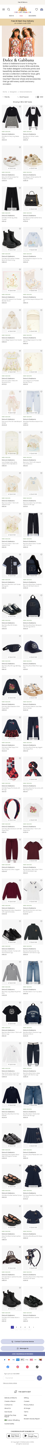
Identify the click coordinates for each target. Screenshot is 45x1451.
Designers (32, 16)
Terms (26, 1412)
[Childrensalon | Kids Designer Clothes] (22, 8)
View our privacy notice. (10, 1383)
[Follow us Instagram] (17, 1368)
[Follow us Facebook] (8, 1368)
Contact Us (8, 1405)
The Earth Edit (24, 1392)
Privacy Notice (29, 1405)
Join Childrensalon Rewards (22, 1354)
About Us (7, 1408)
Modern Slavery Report (32, 1419)
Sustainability (9, 1424)
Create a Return (9, 1401)
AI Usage (27, 1408)
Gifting (26, 1398)
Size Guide (8, 1412)
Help (25, 1415)
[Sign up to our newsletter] (39, 1378)
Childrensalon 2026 (27, 1442)
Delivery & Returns (10, 1398)
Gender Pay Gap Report (10, 1416)
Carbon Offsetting (12, 1420)
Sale (21, 16)
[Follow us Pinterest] (27, 1368)
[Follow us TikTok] (37, 1368)
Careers (26, 1401)
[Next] (33, 1327)
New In (11, 16)
